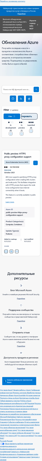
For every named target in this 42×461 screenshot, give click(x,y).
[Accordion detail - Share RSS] (11, 251)
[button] (13, 99)
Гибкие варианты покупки (10, 400)
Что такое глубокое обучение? (20, 433)
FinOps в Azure (25, 400)
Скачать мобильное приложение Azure (19, 381)
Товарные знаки (24, 457)
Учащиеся (4, 422)
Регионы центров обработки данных (27, 392)
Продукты (4, 398)
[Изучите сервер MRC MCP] (29, 99)
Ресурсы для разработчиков (26, 419)
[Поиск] (36, 89)
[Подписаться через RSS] (21, 99)
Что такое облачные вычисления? (13, 427)
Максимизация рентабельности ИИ (13, 403)
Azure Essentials (20, 395)
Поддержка (4, 409)
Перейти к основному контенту (12, 1)
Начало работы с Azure (22, 390)
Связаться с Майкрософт (20, 451)
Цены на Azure (13, 398)
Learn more (10, 202)
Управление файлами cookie (27, 454)
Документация (5, 419)
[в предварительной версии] (21, 134)
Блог (13, 419)
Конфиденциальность (8, 454)
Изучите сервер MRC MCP (32, 24)
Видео (37, 425)
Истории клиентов (33, 395)
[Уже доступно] (31, 131)
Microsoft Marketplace (8, 417)
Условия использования (9, 457)
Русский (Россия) (6, 441)
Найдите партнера (23, 417)
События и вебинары (16, 422)
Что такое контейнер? (25, 435)
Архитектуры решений (24, 406)
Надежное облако (7, 395)
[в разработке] (10, 134)
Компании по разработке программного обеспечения (20, 414)
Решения (30, 403)
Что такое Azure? (6, 390)
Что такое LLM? (11, 435)
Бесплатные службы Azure (29, 398)
